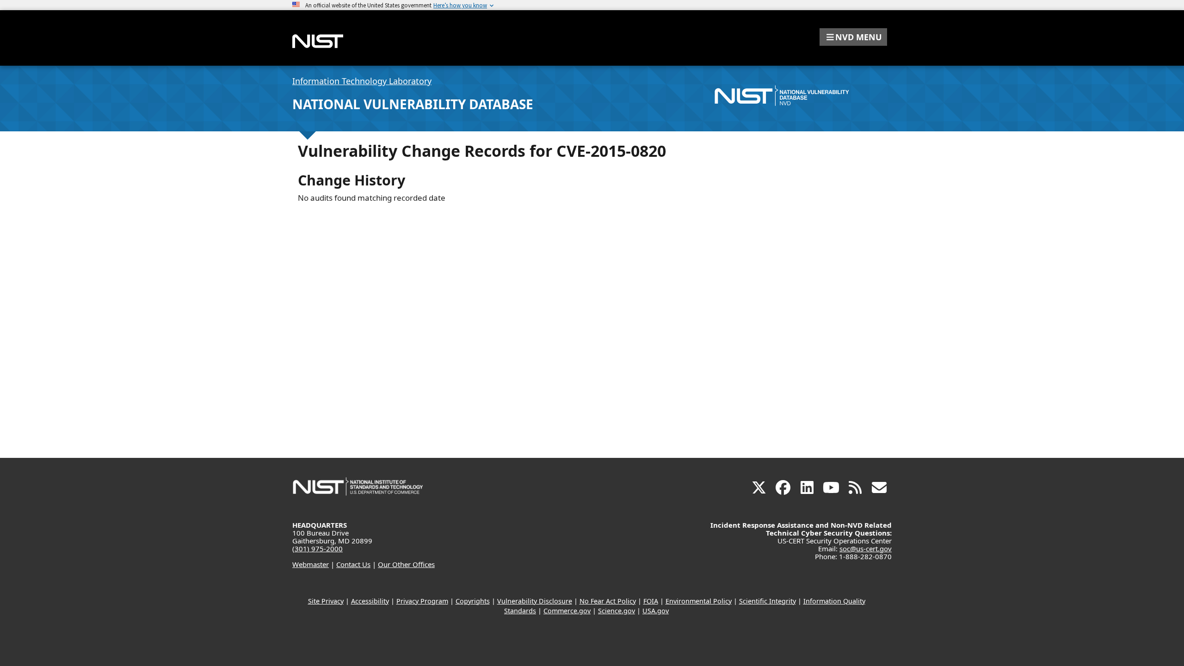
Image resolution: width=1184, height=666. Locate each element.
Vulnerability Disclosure (534, 601)
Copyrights (473, 601)
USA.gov (655, 610)
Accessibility (370, 601)
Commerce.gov (567, 610)
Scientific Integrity (767, 601)
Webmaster (310, 564)
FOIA (650, 601)
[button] (853, 37)
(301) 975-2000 (317, 548)
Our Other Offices (406, 564)
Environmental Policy (699, 601)
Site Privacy (326, 601)
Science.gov (616, 610)
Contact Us (353, 564)
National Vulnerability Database (412, 104)
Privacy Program (422, 601)
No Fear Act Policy (608, 601)
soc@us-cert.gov (865, 548)
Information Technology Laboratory (362, 80)
